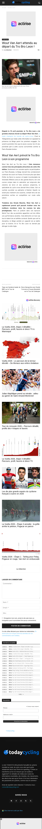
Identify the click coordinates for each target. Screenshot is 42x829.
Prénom (5, 708)
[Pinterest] (13, 54)
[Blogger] (11, 801)
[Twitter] (8, 54)
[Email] (22, 54)
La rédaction (8, 50)
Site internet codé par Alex (13, 810)
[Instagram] (21, 801)
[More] (26, 54)
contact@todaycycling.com (10, 787)
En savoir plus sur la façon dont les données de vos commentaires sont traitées (19, 633)
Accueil (4, 7)
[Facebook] (4, 54)
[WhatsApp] (17, 54)
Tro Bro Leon (11, 7)
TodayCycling (10, 731)
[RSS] (26, 801)
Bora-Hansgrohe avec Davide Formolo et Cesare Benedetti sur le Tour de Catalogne (30, 289)
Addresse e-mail (8, 714)
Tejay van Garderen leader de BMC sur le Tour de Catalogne (11, 289)
